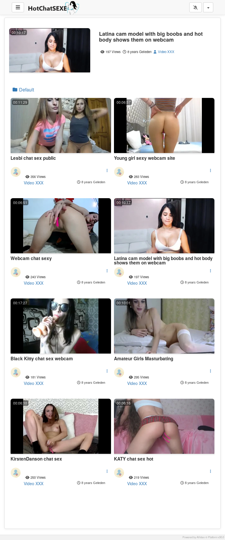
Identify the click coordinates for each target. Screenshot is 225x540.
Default (26, 89)
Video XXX (165, 51)
